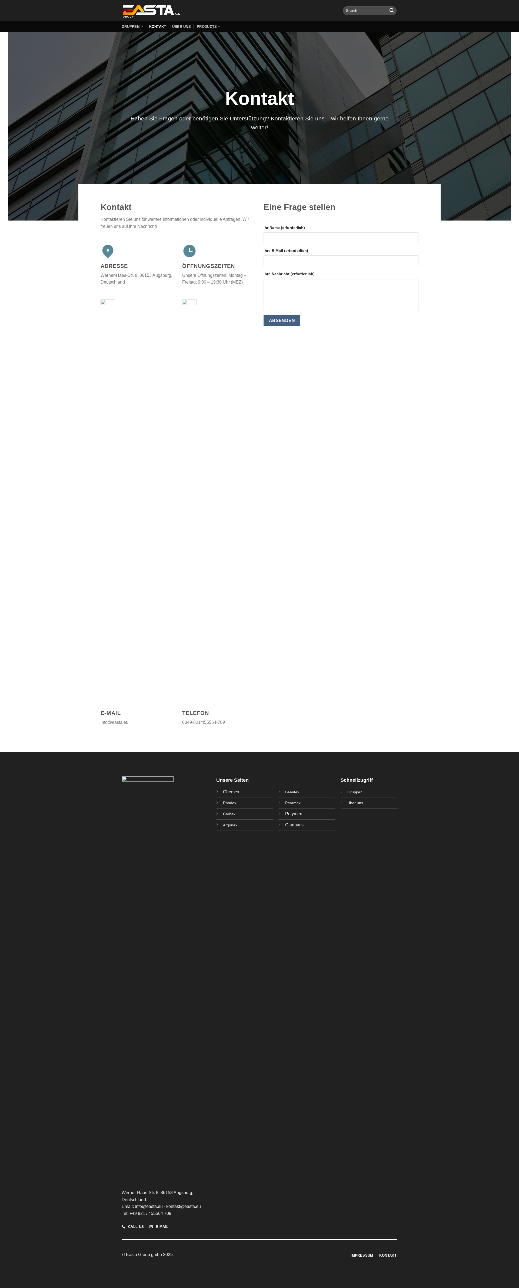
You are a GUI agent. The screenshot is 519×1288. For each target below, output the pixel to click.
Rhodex (229, 803)
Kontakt (157, 27)
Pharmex (293, 803)
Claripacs (294, 825)
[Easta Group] (152, 11)
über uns (181, 27)
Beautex (292, 792)
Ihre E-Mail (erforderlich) (286, 250)
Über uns (355, 803)
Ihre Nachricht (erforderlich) (289, 274)
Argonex (230, 825)
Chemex (231, 792)
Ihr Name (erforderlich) (284, 227)
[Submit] (391, 10)
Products (207, 27)
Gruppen (130, 27)
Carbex (229, 814)
